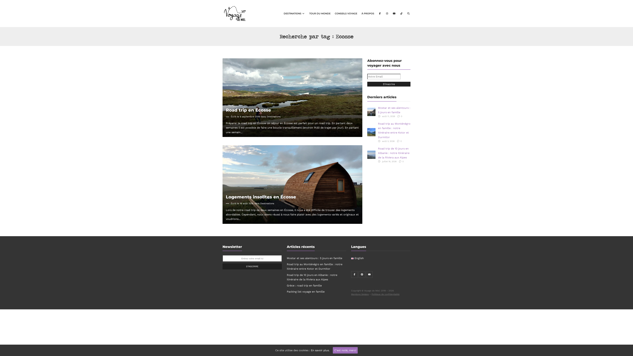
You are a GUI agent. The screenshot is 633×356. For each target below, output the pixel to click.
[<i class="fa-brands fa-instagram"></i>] (387, 13)
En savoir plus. (320, 350)
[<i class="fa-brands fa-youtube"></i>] (394, 13)
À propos (368, 13)
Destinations (293, 13)
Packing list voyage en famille (306, 291)
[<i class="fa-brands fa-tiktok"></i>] (401, 13)
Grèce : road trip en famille (304, 285)
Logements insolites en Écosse (261, 196)
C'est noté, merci (345, 350)
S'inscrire (252, 266)
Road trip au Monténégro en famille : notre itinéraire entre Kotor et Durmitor (394, 130)
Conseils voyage (346, 13)
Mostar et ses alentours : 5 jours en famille (394, 110)
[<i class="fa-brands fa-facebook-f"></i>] (380, 13)
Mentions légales (360, 294)
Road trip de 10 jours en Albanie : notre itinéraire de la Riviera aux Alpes (393, 153)
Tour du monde (320, 13)
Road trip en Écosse (248, 110)
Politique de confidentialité (386, 294)
